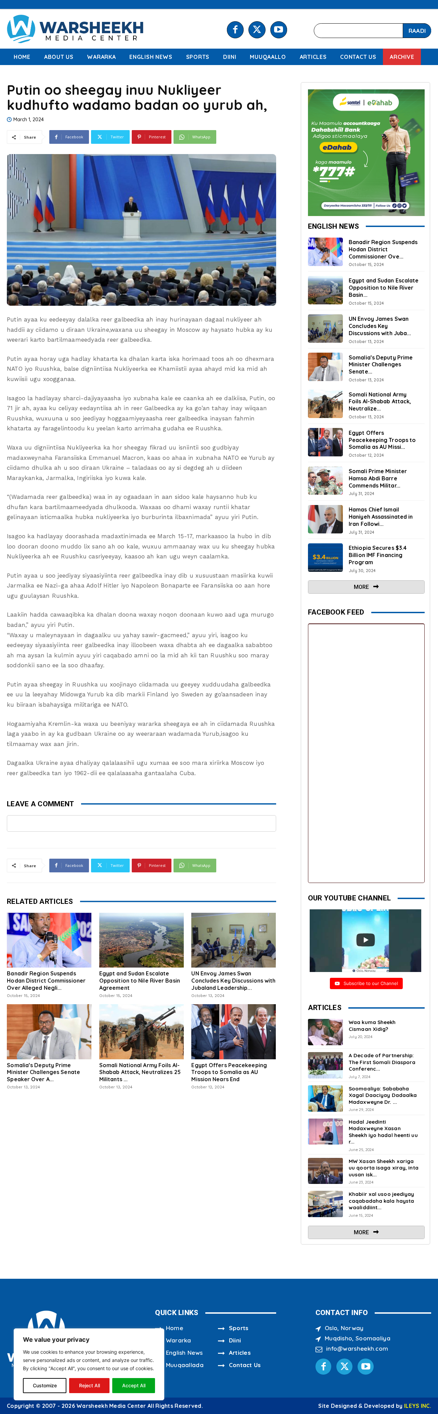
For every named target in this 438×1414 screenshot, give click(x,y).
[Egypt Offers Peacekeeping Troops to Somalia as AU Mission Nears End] (233, 1031)
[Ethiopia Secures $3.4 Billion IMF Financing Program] (325, 557)
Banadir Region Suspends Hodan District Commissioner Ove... (383, 249)
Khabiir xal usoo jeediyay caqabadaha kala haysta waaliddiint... (381, 1201)
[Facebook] (235, 29)
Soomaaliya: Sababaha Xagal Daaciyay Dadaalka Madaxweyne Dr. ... (383, 1095)
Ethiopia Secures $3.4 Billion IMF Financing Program (378, 555)
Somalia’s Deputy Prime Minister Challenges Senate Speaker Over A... (43, 1072)
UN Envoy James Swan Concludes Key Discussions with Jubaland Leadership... (233, 980)
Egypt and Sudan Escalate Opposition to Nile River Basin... (383, 287)
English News (184, 1352)
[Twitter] (256, 29)
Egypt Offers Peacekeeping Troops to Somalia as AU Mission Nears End (229, 1072)
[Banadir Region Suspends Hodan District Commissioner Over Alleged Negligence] (49, 940)
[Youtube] (278, 29)
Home (174, 1327)
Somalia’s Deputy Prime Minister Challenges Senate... (381, 364)
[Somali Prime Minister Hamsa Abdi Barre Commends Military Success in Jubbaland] (325, 481)
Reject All (89, 1385)
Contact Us (245, 1364)
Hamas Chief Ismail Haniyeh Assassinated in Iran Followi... (381, 516)
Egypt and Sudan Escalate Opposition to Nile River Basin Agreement (139, 980)
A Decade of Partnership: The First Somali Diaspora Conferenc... (382, 1062)
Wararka (178, 1340)
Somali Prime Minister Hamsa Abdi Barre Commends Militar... (378, 478)
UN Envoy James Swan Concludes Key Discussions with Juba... (380, 326)
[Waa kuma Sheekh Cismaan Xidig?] (325, 1032)
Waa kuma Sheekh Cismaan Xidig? (372, 1025)
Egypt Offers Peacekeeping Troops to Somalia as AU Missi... (382, 440)
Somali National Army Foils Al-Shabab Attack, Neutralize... (380, 401)
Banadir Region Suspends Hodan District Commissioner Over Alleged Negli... (46, 980)
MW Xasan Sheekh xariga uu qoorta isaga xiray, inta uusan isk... (383, 1168)
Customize (45, 1385)
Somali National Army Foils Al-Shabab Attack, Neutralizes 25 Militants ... (140, 1072)
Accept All (133, 1385)
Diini (235, 1340)
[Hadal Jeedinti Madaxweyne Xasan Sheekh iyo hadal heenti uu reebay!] (325, 1132)
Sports (239, 1327)
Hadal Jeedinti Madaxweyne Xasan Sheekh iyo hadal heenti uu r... (383, 1132)
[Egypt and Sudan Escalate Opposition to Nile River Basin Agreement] (141, 940)
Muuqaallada (185, 1364)
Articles (240, 1352)
